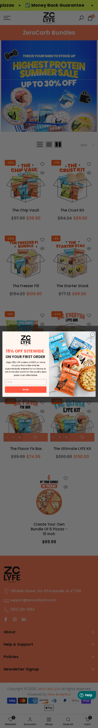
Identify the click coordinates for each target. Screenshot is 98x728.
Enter (26, 389)
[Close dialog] (92, 334)
